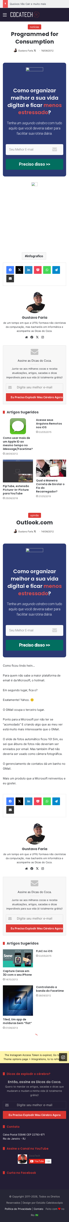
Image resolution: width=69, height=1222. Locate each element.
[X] (19, 270)
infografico (35, 256)
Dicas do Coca (43, 330)
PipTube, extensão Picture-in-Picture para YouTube (16, 489)
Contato (38, 1208)
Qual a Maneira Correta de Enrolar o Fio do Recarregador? (50, 486)
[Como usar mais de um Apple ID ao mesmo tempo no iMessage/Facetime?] (18, 426)
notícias (34, 26)
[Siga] (63, 1057)
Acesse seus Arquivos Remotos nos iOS (49, 423)
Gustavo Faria (25, 50)
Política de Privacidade (18, 1208)
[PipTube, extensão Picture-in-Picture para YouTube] (18, 471)
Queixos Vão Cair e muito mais (28, 3)
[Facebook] (10, 270)
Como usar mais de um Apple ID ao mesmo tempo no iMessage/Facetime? (18, 443)
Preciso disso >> (34, 164)
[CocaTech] (25, 15)
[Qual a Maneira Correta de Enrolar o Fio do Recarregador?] (51, 468)
